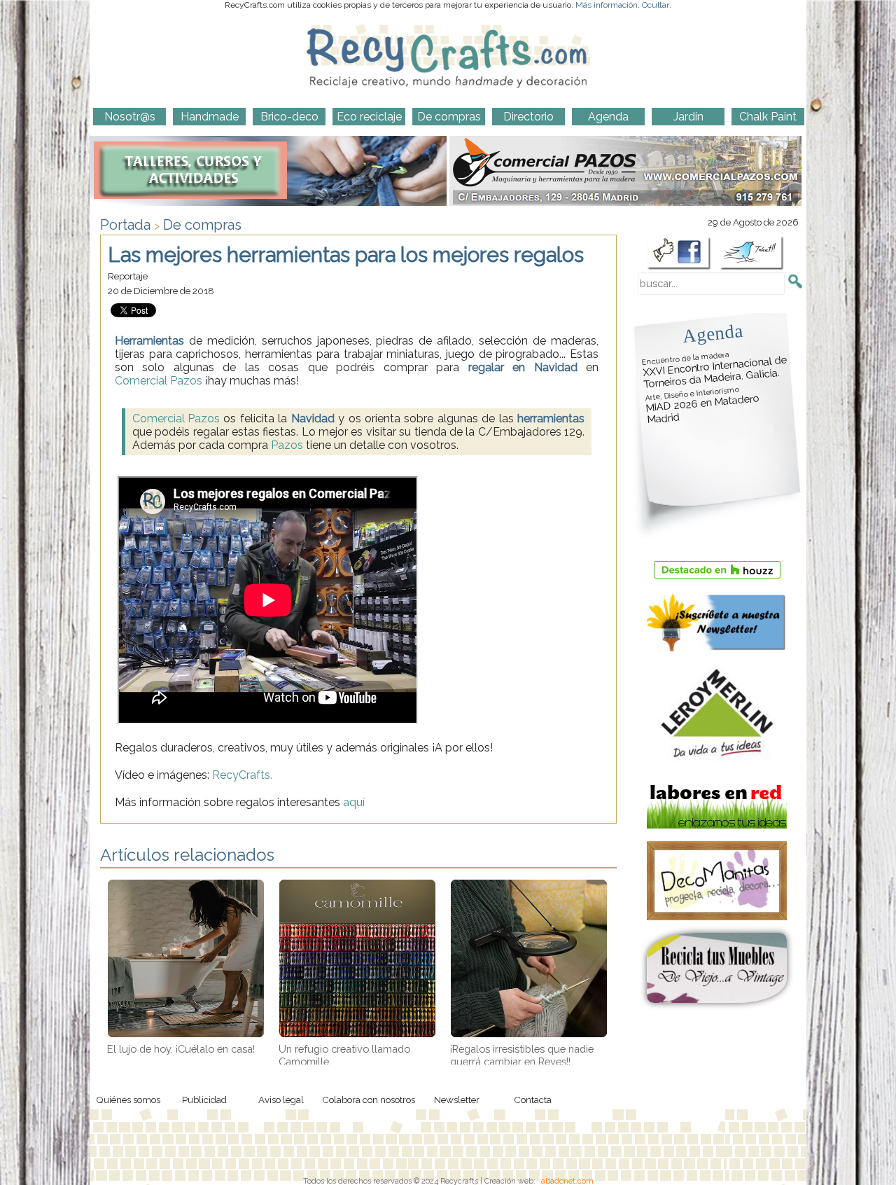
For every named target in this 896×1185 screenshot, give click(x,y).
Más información (606, 5)
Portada (125, 224)
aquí (354, 802)
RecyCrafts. (242, 775)
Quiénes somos (128, 1099)
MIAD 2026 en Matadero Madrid (702, 405)
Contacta (533, 1099)
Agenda (712, 333)
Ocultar (655, 5)
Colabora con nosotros (368, 1099)
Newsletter (456, 1099)
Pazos (287, 445)
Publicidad (204, 1099)
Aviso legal (281, 1099)
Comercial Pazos (158, 380)
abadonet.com (567, 1181)
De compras (202, 224)
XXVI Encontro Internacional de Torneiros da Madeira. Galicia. (715, 370)
